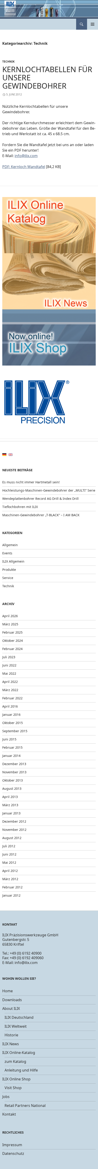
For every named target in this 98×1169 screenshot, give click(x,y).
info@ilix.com (26, 155)
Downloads (12, 999)
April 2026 (10, 616)
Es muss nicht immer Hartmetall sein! (31, 482)
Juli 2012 (8, 846)
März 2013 (10, 805)
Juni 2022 (9, 665)
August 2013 (11, 788)
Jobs (6, 1096)
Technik (8, 61)
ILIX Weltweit (16, 1026)
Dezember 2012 (14, 821)
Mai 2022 (9, 673)
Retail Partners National (25, 1105)
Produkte (9, 569)
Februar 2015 (12, 747)
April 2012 (10, 871)
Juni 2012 (9, 854)
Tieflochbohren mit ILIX (20, 507)
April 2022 (10, 681)
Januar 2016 (11, 714)
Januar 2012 (11, 895)
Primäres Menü (92, 24)
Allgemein (10, 545)
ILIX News (10, 1043)
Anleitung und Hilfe (21, 1070)
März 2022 (10, 690)
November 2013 (14, 772)
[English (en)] (10, 454)
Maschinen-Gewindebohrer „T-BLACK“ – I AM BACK (41, 515)
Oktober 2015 (12, 723)
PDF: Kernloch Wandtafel (23, 166)
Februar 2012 (12, 887)
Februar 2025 (12, 632)
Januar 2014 (11, 755)
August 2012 (11, 838)
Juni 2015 (9, 739)
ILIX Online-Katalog (18, 1052)
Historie (11, 1034)
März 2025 (10, 624)
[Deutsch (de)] (4, 454)
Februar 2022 (12, 698)
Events (7, 553)
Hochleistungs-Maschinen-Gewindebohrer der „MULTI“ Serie (48, 490)
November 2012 (14, 829)
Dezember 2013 (14, 764)
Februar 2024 (12, 649)
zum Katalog (15, 1061)
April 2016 (10, 706)
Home (7, 990)
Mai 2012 (9, 862)
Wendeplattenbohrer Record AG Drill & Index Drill (40, 498)
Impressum (12, 1144)
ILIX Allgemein (13, 561)
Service (7, 578)
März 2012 (10, 879)
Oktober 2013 (12, 780)
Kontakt (9, 1114)
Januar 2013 (11, 813)
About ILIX (11, 1008)
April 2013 (10, 797)
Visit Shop (13, 1087)
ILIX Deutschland (19, 1017)
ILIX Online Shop (16, 1079)
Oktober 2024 (12, 640)
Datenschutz (13, 1153)
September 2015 (14, 731)
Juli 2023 (8, 657)
